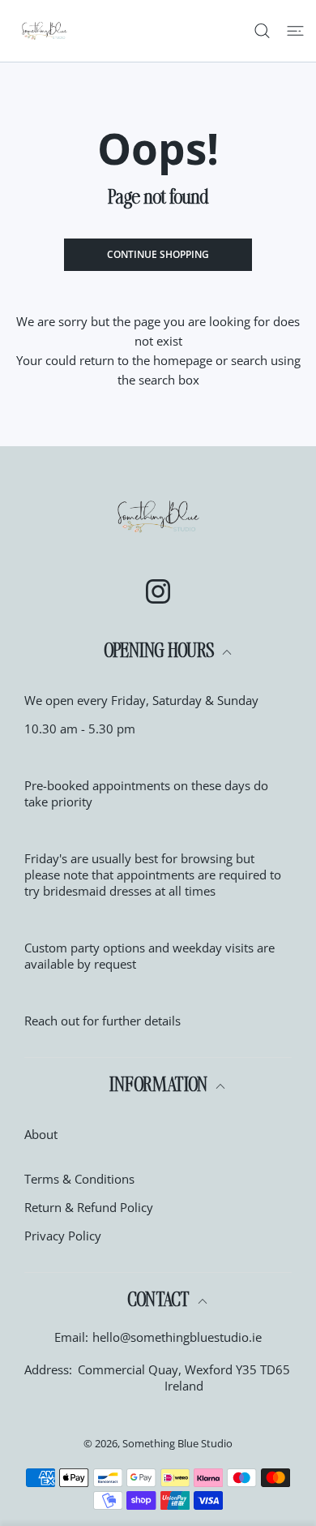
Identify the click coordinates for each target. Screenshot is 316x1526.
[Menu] (295, 31)
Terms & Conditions (79, 1179)
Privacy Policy (62, 1235)
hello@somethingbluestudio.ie (177, 1337)
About (41, 1134)
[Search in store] (262, 31)
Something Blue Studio (177, 1443)
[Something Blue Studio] (44, 30)
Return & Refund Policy (88, 1207)
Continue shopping (158, 254)
